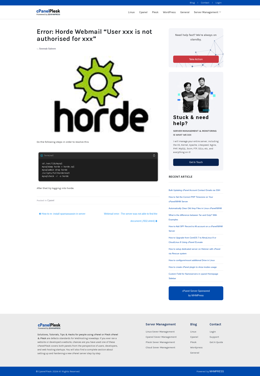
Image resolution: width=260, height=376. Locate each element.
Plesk (155, 12)
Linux (131, 12)
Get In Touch (196, 162)
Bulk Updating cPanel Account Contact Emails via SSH (194, 190)
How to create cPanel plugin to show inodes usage (193, 267)
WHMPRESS (216, 371)
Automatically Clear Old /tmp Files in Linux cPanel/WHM (195, 208)
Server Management (206, 12)
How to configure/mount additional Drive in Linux (192, 260)
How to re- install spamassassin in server (63, 213)
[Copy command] (154, 155)
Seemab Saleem (47, 48)
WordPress (169, 12)
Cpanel (143, 12)
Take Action (196, 59)
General (184, 12)
